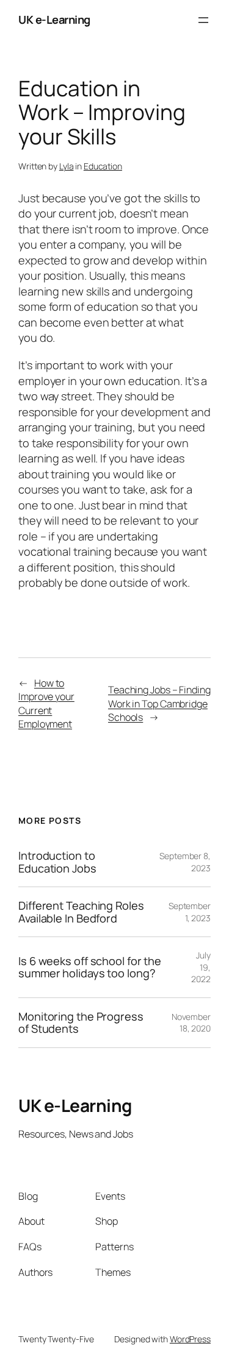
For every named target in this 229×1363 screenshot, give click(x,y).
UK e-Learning (54, 19)
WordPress (190, 1339)
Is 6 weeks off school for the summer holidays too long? (89, 967)
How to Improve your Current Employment (46, 703)
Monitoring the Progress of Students (81, 1022)
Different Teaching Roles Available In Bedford (81, 911)
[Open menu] (203, 20)
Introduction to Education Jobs (57, 861)
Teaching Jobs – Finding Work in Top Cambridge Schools (159, 703)
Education (103, 166)
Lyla (66, 166)
